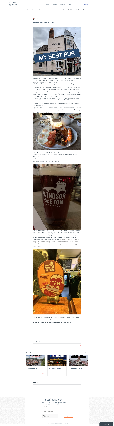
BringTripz (34, 9)
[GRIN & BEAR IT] (35, 360)
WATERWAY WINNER (55, 368)
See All (86, 352)
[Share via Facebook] (33, 341)
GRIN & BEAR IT (32, 368)
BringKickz (56, 9)
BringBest (78, 9)
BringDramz (48, 9)
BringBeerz (41, 9)
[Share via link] (39, 341)
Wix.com (66, 423)
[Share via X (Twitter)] (36, 341)
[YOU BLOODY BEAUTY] (78, 360)
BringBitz (12, 2)
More (84, 9)
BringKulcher (70, 9)
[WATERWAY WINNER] (57, 360)
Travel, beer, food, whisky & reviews (12, 5)
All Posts (27, 9)
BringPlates (63, 9)
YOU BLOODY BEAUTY (76, 368)
